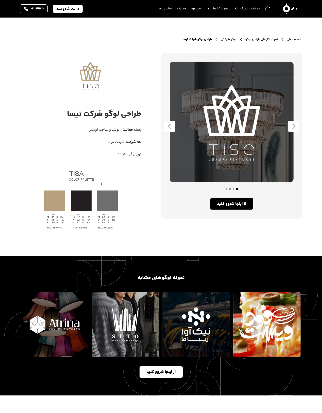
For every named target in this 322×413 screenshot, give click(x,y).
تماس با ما (165, 8)
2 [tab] (233, 189)
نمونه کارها (220, 8)
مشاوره (196, 8)
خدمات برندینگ (250, 8)
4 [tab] (226, 189)
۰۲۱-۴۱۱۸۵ (37, 8)
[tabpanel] (232, 122)
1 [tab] (237, 189)
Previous (293, 126)
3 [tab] (230, 189)
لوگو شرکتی (229, 39)
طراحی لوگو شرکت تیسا (197, 39)
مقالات (181, 8)
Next (169, 126)
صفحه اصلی (294, 39)
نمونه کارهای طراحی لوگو (261, 39)
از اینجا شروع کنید (68, 9)
